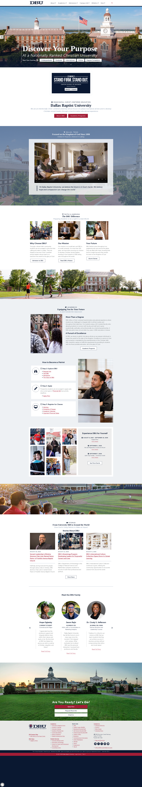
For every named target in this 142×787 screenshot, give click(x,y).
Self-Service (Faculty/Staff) (80, 731)
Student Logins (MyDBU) (79, 727)
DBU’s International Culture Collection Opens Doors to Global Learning (98, 556)
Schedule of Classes (49, 409)
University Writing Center (58, 740)
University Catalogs (56, 729)
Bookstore (76, 736)
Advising (45, 407)
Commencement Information (81, 738)
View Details (95, 441)
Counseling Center (56, 747)
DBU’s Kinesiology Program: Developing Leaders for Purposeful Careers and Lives (70, 556)
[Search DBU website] (111, 2)
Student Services (55, 739)
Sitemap (75, 741)
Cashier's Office (77, 734)
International (70, 60)
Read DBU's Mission (66, 260)
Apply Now (46, 396)
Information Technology (57, 742)
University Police (99, 731)
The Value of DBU (48, 377)
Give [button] (102, 3)
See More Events (95, 463)
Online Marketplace (78, 739)
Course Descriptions (56, 732)
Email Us (97, 727)
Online (80, 60)
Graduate (59, 60)
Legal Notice (78, 754)
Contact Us (97, 724)
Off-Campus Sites (33, 734)
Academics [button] (61, 3)
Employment (77, 745)
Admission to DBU (37, 260)
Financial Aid (57, 391)
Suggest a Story (34, 740)
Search (75, 743)
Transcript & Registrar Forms (58, 725)
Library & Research (56, 734)
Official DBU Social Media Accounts (103, 747)
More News (71, 577)
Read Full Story (45, 651)
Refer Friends (98, 729)
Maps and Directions (100, 740)
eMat (75, 725)
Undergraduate (46, 60)
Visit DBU (46, 373)
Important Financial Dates (51, 413)
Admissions (46, 375)
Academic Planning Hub (57, 731)
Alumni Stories (93, 258)
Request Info (47, 371)
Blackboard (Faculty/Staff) (80, 729)
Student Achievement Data (58, 736)
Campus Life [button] (84, 3)
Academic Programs (78, 116)
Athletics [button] (94, 3)
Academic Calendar (49, 411)
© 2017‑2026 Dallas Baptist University (65, 754)
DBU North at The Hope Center (37, 736)
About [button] (53, 3)
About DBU (61, 116)
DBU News (31, 739)
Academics (53, 724)
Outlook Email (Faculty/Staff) (80, 732)
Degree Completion (93, 60)
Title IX (75, 747)
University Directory (100, 725)
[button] (2, 37)
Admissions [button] (72, 3)
